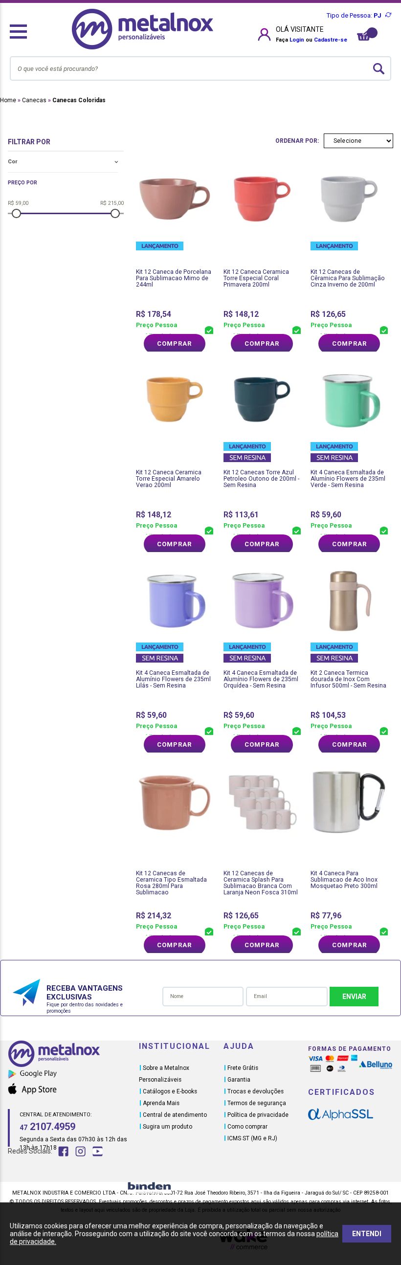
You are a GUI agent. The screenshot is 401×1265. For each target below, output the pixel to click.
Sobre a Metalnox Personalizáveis (164, 1074)
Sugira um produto (167, 1126)
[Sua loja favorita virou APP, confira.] (73, 1076)
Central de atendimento (175, 1114)
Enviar (354, 996)
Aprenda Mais (161, 1103)
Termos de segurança (256, 1103)
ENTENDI (366, 1234)
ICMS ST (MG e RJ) (252, 1138)
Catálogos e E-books (170, 1091)
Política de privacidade (258, 1114)
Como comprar (247, 1126)
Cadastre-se (330, 40)
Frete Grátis (242, 1068)
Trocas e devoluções (255, 1091)
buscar (379, 68)
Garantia (238, 1079)
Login (297, 40)
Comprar (174, 343)
